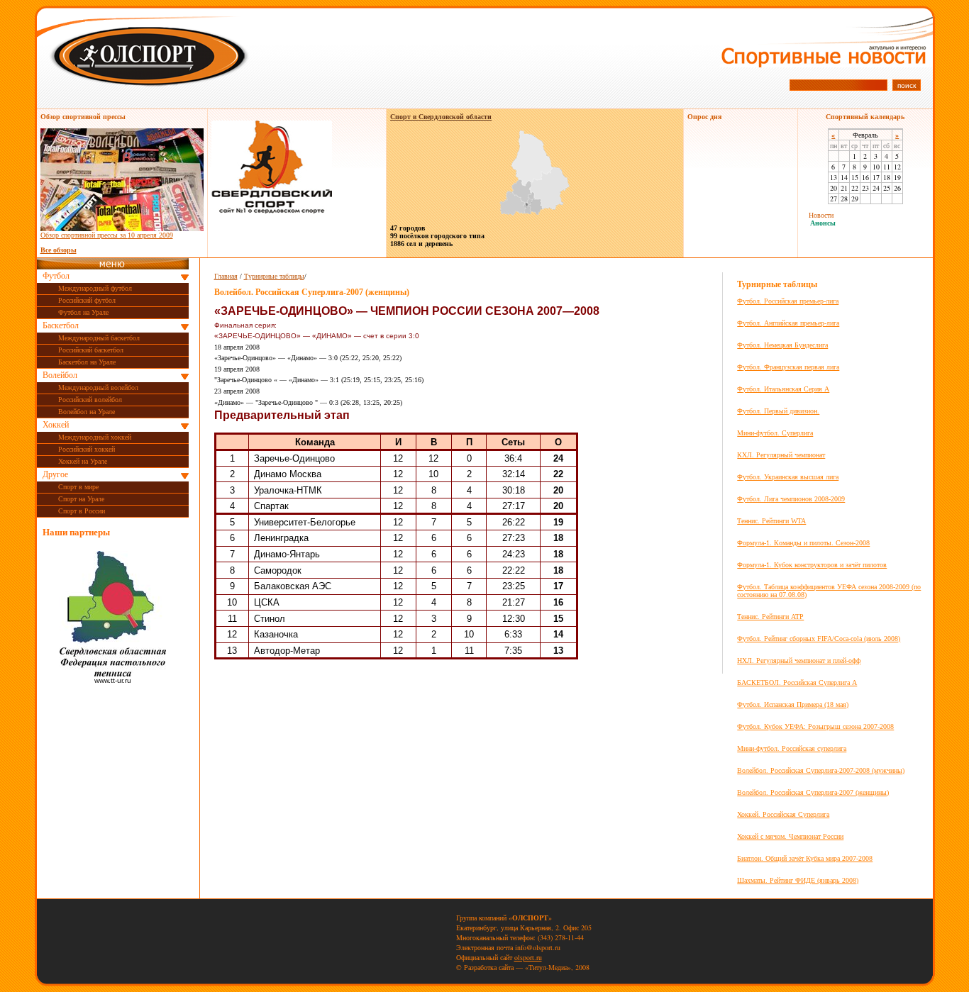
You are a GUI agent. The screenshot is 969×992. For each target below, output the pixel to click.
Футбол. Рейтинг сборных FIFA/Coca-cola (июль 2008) (818, 638)
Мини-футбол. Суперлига (775, 433)
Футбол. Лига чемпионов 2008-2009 (791, 499)
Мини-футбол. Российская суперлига (791, 748)
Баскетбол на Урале (87, 362)
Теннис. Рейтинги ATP (770, 616)
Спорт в (441, 117)
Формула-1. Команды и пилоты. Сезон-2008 (803, 543)
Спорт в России (81, 511)
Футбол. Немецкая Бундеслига (782, 345)
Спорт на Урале (81, 499)
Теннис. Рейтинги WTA (771, 521)
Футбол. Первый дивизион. (778, 411)
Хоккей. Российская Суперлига (783, 814)
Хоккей (56, 425)
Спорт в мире (78, 487)
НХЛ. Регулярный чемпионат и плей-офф (798, 660)
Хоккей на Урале (82, 461)
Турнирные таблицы (274, 276)
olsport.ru (528, 957)
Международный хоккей (94, 437)
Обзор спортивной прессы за (106, 235)
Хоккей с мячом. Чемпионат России (790, 836)
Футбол (56, 276)
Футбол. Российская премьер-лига (787, 301)
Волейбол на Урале (86, 412)
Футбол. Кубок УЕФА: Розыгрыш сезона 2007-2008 (815, 726)
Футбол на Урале (83, 312)
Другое (55, 474)
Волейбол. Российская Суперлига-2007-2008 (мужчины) (820, 770)
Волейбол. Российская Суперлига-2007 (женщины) (813, 792)
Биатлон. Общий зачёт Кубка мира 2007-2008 (805, 858)
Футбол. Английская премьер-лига (788, 323)
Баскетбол (61, 325)
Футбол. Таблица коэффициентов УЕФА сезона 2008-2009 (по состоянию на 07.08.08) (829, 590)
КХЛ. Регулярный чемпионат (781, 455)
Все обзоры (58, 250)
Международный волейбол (98, 387)
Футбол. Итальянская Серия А (783, 389)
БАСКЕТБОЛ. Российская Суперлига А (797, 682)
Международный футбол (95, 288)
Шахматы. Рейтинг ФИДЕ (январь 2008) (797, 880)
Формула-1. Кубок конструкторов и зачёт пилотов (812, 565)
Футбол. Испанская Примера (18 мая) (792, 704)
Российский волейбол (90, 399)
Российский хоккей (86, 449)
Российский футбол (87, 300)
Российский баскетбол (90, 350)
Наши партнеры (76, 532)
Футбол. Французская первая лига (788, 367)
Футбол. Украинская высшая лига (787, 477)
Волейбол (60, 375)
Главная (226, 276)
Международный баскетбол (99, 338)
